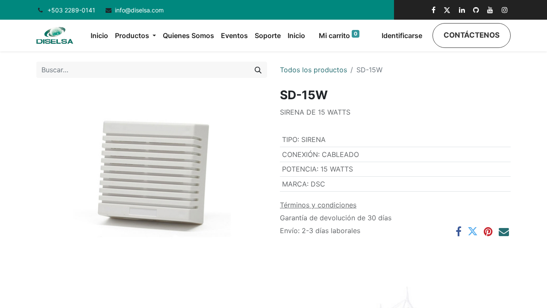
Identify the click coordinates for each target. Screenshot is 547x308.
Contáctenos (472, 35)
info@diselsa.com (139, 10)
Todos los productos (313, 69)
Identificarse (402, 35)
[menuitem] (99, 35)
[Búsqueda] (258, 70)
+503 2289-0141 (72, 10)
